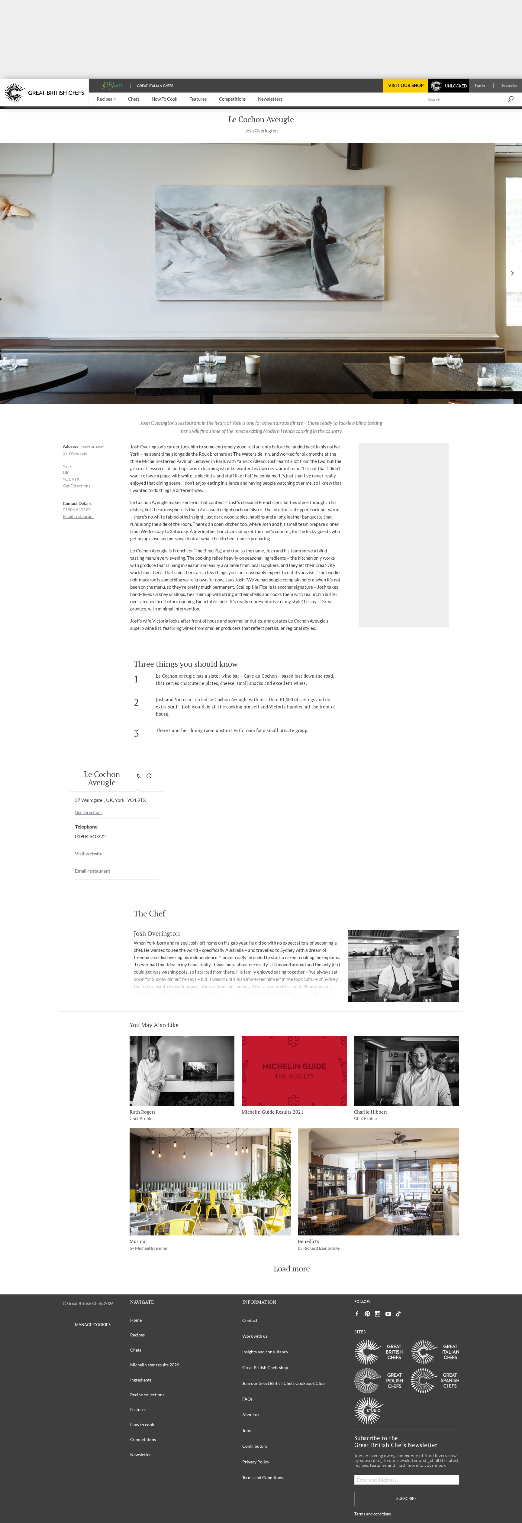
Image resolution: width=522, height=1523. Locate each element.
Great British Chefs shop (265, 1367)
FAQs (247, 1398)
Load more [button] (292, 1269)
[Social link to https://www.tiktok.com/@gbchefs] (398, 1314)
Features (138, 1409)
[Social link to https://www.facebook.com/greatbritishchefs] (357, 1314)
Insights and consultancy (265, 1351)
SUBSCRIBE (406, 1498)
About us (250, 1414)
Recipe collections (147, 1394)
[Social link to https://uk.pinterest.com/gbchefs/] (367, 1314)
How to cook (142, 1424)
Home (136, 1320)
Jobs (246, 1430)
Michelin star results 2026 (154, 1364)
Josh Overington (261, 130)
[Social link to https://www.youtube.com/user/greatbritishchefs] (388, 1314)
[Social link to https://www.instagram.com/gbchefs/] (378, 1314)
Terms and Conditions (262, 1477)
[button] (106, 99)
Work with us (254, 1336)
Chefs (135, 1349)
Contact (249, 1320)
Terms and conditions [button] (372, 1514)
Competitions (143, 1439)
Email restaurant (78, 516)
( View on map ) (92, 446)
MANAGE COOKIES (93, 1325)
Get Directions (76, 485)
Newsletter (140, 1454)
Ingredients (140, 1379)
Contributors (254, 1446)
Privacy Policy (255, 1461)
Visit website (89, 853)
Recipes (137, 1334)
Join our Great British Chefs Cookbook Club (283, 1383)
